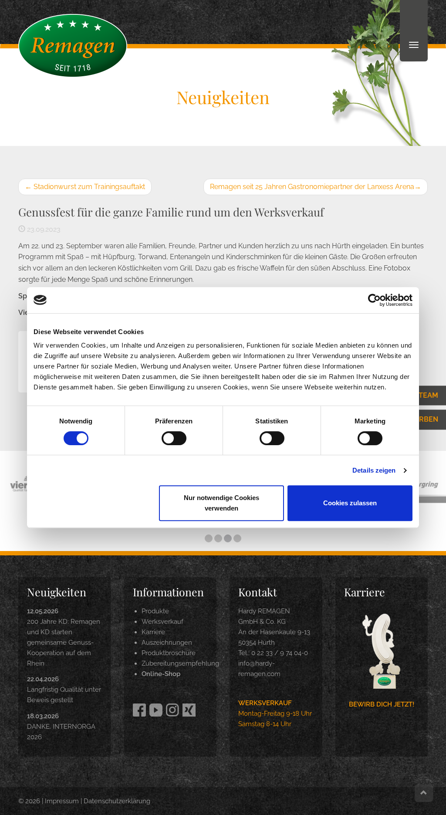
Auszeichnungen (167, 642)
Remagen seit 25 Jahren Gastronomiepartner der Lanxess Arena (315, 187)
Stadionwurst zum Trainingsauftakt (85, 187)
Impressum (62, 801)
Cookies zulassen (350, 503)
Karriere (153, 632)
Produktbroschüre (169, 653)
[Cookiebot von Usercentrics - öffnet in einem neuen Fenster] (374, 300)
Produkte (155, 611)
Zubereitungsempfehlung (180, 663)
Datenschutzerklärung (117, 801)
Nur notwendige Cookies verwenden (221, 503)
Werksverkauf (162, 622)
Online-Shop (161, 674)
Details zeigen (373, 470)
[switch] (174, 438)
